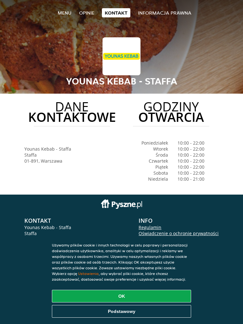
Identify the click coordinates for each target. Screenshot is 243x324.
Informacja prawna (164, 12)
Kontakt (116, 12)
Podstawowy (121, 311)
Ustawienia (88, 273)
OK (121, 296)
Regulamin (150, 227)
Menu (65, 12)
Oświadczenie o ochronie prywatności (179, 233)
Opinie (86, 12)
